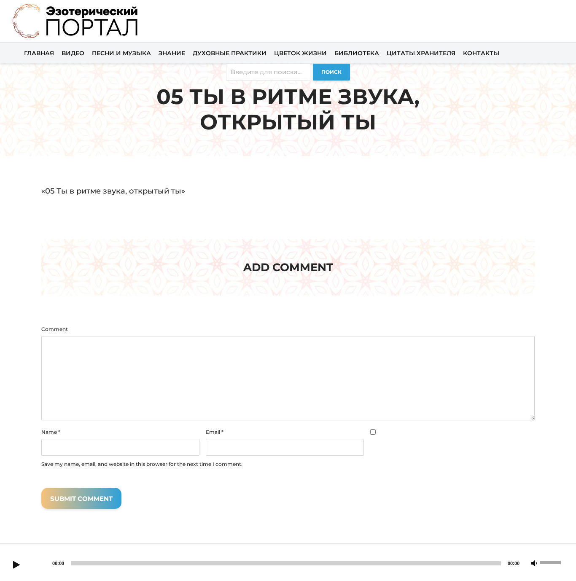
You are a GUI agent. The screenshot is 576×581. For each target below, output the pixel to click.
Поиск (331, 72)
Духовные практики (229, 53)
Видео (73, 53)
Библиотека (356, 53)
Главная (39, 53)
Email (214, 432)
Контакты (481, 53)
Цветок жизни (300, 53)
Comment (54, 329)
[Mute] (534, 563)
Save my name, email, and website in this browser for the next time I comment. (141, 464)
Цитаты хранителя (421, 53)
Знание (172, 53)
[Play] (16, 565)
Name (50, 432)
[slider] (551, 561)
